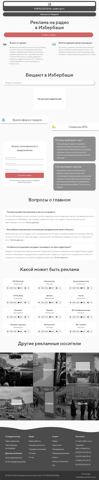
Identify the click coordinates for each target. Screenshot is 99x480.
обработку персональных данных (29, 181)
